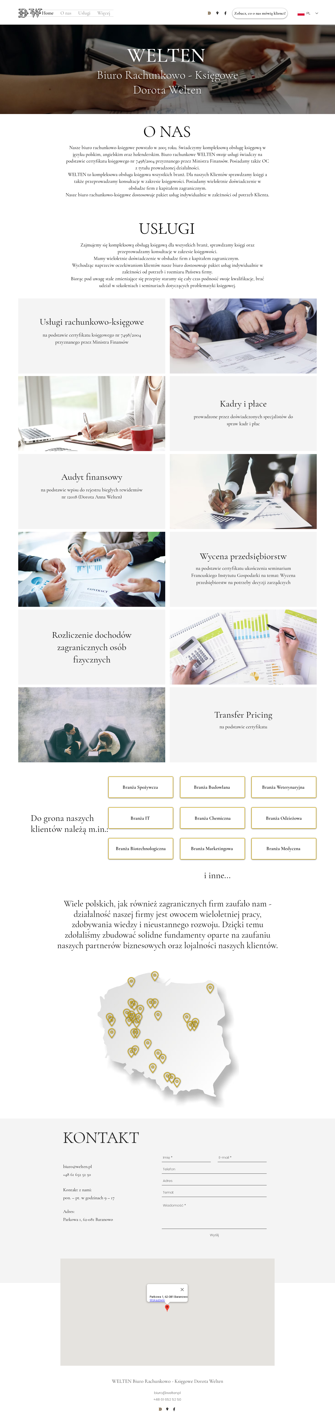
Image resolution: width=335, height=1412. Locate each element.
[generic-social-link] (209, 13)
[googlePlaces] (217, 13)
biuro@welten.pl (77, 1166)
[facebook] (225, 13)
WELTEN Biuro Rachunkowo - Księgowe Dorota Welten (167, 1381)
